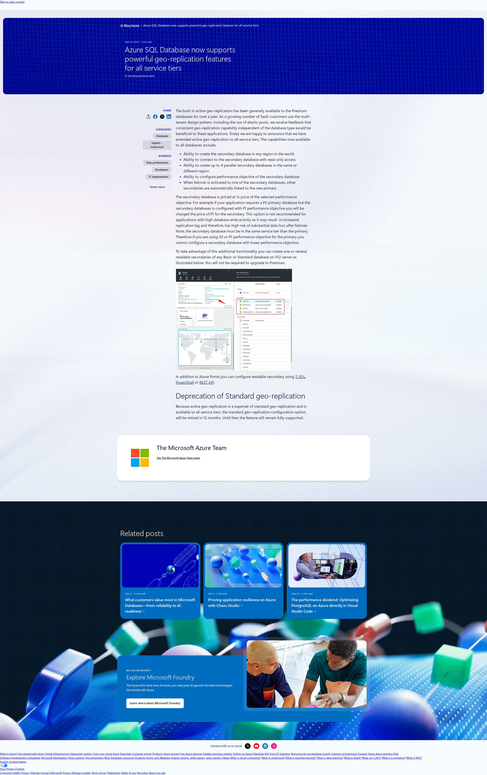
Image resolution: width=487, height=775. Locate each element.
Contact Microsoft (51, 772)
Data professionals (157, 162)
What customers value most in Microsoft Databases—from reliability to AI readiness (160, 606)
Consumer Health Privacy (14, 772)
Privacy (67, 772)
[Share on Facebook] (155, 116)
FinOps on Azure (242, 753)
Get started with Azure (31, 753)
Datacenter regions (81, 753)
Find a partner (76, 757)
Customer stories (142, 753)
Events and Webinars (158, 757)
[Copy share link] (148, 116)
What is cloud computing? (245, 757)
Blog (107, 757)
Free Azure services (191, 753)
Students (140, 757)
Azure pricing (171, 753)
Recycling (142, 772)
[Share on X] (162, 116)
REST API (206, 382)
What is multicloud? (273, 757)
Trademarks (113, 772)
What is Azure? (8, 753)
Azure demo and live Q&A (383, 753)
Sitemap (35, 772)
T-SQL (300, 376)
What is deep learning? (330, 757)
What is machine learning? (300, 757)
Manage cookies (81, 772)
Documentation (94, 757)
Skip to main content (12, 1)
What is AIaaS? (352, 757)
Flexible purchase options (217, 753)
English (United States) (13, 761)
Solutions (284, 753)
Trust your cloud (102, 753)
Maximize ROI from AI (266, 753)
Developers (161, 169)
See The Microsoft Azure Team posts (178, 457)
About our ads (157, 772)
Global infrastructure (57, 753)
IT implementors (158, 176)
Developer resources (122, 757)
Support (362, 753)
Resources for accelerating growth (311, 753)
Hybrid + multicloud (156, 145)
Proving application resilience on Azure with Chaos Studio (242, 603)
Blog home (131, 25)
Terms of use (99, 772)
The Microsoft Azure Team (141, 75)
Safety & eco (128, 772)
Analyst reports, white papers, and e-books (196, 757)
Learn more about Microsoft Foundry (155, 703)
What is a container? (393, 757)
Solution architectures (344, 753)
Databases (162, 135)
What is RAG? (414, 757)
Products (157, 753)
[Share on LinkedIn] (169, 116)
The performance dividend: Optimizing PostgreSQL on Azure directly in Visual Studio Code (324, 606)
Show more (157, 187)
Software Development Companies (20, 757)
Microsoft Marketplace (54, 757)
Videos (225, 757)
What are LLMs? (371, 757)
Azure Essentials (122, 753)
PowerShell (185, 382)
